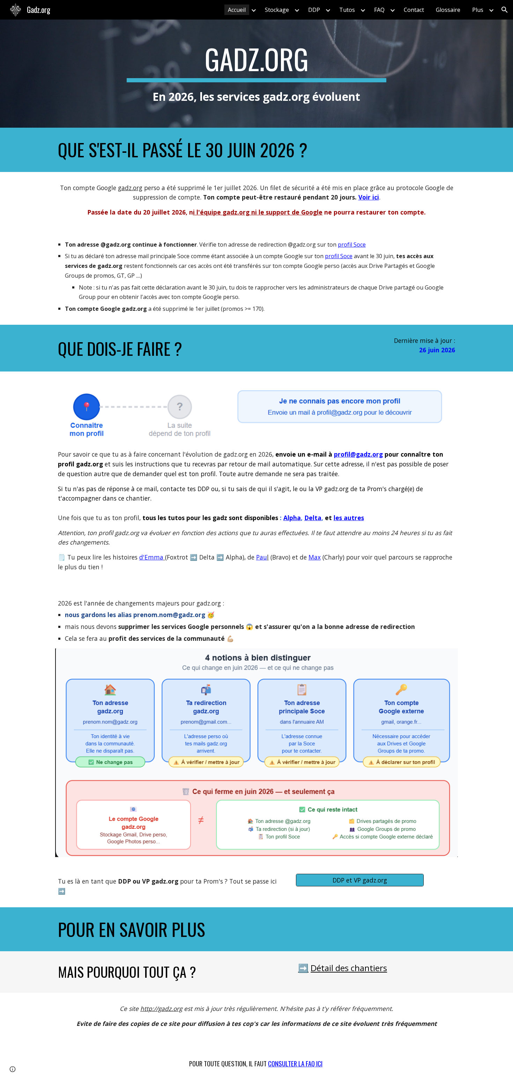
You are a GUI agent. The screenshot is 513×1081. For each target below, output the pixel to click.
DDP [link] (314, 10)
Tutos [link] (347, 10)
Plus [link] (477, 10)
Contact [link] (414, 10)
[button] (504, 9)
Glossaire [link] (448, 10)
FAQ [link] (379, 10)
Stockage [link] (277, 10)
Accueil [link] (237, 10)
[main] (256, 73)
